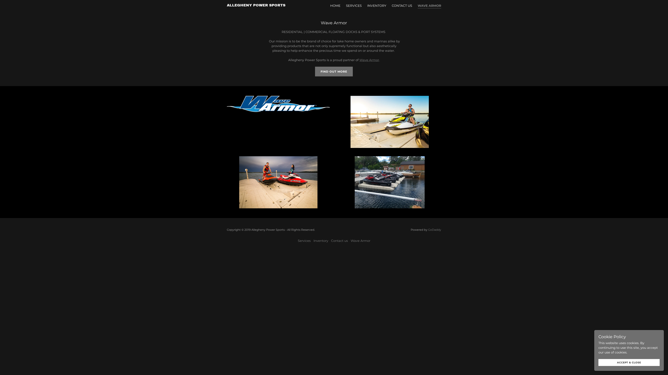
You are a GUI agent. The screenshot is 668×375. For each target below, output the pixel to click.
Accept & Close (629, 362)
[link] (256, 5)
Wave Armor (369, 60)
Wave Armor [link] (429, 6)
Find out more (334, 71)
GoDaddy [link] (434, 229)
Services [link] (354, 6)
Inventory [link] (376, 6)
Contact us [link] (402, 6)
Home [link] (335, 6)
